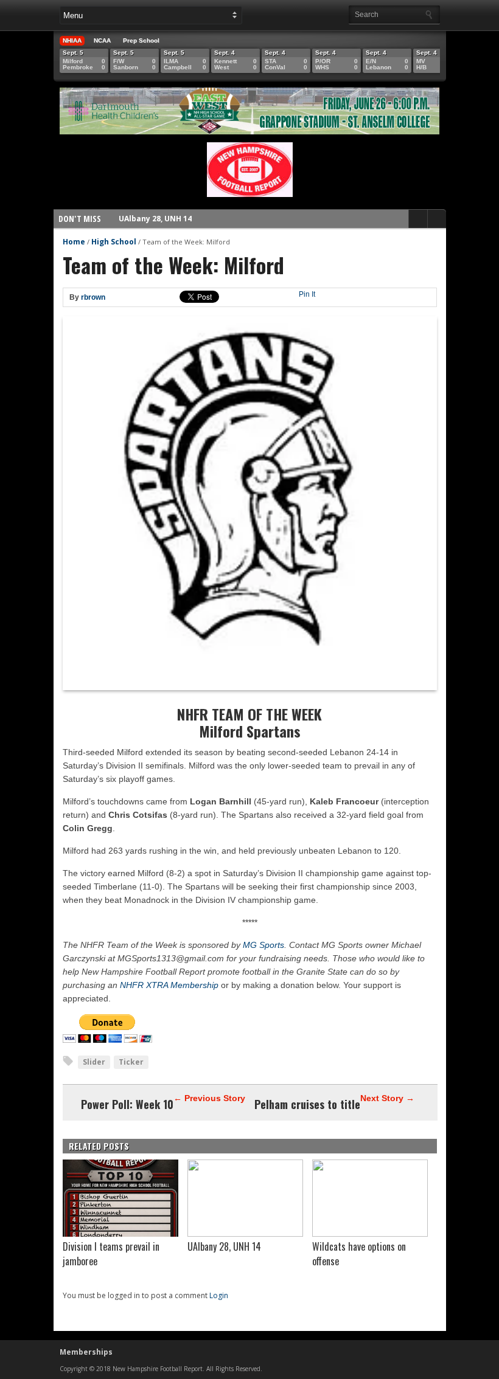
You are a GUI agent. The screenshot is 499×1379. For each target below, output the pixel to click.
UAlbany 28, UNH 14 (224, 1246)
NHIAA (72, 40)
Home (74, 242)
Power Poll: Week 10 (127, 1104)
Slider (94, 1062)
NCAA (102, 40)
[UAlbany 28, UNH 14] (245, 1234)
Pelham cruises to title (307, 1104)
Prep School (141, 40)
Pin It (307, 294)
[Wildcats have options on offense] (370, 1234)
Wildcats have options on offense (183, 220)
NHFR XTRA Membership (169, 985)
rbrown (93, 297)
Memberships (86, 1352)
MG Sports (263, 945)
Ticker (131, 1062)
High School (113, 242)
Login (218, 1295)
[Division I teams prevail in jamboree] (120, 1234)
